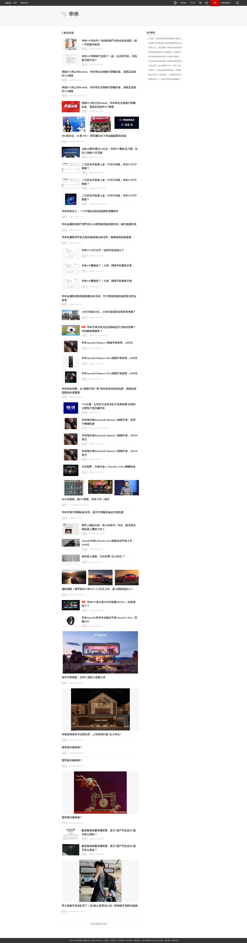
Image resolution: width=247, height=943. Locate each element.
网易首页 (8, 3)
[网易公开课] (183, 3)
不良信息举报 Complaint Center (152, 940)
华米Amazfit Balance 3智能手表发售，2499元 (107, 342)
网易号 (84, 49)
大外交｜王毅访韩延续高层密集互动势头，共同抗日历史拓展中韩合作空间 (166, 39)
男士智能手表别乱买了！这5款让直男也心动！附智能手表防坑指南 (100, 905)
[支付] (200, 3)
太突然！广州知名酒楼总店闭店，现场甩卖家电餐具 (166, 70)
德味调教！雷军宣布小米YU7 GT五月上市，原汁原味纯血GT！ (98, 589)
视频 (84, 335)
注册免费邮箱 (225, 3)
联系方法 (114, 940)
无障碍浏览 (24, 3)
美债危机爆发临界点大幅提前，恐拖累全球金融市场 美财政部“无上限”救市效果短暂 (166, 52)
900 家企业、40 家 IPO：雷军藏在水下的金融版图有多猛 (94, 135)
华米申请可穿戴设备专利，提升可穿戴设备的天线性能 (92, 512)
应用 (14, 3)
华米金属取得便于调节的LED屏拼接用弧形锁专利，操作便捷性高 (99, 224)
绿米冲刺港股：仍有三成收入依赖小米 (83, 677)
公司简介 (106, 940)
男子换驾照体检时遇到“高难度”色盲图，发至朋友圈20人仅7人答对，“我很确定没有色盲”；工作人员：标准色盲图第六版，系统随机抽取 (166, 57)
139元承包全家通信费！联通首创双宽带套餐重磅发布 (166, 61)
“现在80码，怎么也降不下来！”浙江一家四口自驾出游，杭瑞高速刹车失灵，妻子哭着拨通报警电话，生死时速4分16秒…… (166, 66)
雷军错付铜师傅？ (72, 747)
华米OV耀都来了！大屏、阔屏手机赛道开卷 (107, 265)
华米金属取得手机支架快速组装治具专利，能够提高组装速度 (96, 237)
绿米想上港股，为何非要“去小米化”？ (103, 556)
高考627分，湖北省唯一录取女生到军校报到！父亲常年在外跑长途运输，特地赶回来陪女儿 (166, 48)
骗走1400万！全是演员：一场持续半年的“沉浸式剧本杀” (166, 75)
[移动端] (175, 3)
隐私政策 (137, 940)
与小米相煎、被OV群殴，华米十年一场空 (85, 499)
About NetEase (96, 940)
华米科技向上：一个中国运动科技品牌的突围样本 (90, 211)
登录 (215, 3)
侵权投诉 (175, 940)
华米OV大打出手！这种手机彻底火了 (103, 250)
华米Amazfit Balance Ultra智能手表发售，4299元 (110, 358)
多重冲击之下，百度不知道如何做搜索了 (164, 79)
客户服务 (129, 940)
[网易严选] (192, 3)
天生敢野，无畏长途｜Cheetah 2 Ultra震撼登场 (108, 466)
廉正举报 (168, 940)
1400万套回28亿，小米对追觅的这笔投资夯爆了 (109, 311)
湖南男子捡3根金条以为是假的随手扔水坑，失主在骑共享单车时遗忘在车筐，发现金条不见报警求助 (166, 43)
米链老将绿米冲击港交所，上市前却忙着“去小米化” (91, 734)
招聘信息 (121, 940)
